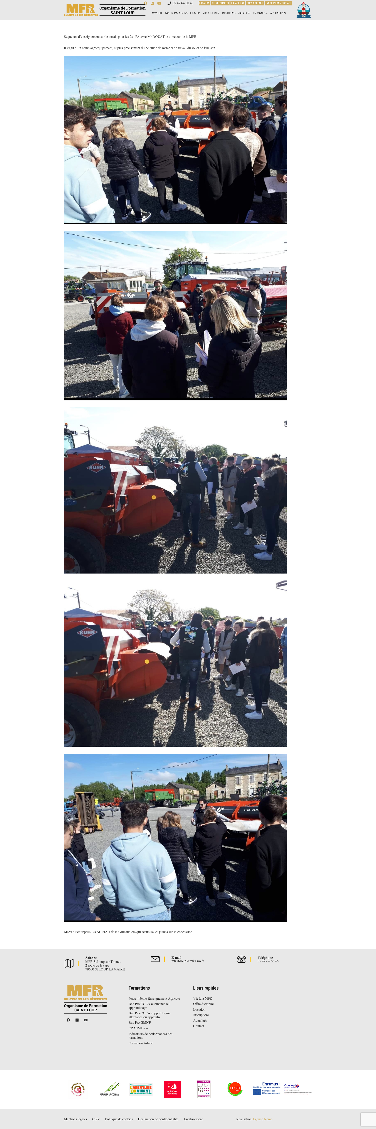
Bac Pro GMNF (140, 1022)
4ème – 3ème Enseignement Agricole (154, 998)
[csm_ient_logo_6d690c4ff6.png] (303, 10)
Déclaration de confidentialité (158, 1119)
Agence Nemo (262, 1119)
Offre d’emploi (203, 1003)
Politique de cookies (119, 1119)
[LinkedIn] (77, 1020)
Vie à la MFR (202, 998)
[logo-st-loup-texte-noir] (105, 10)
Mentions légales (75, 1119)
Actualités (200, 1020)
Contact (198, 1026)
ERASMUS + (138, 1028)
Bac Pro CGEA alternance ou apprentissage (149, 1005)
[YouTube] (85, 1020)
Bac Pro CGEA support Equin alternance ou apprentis (150, 1015)
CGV (96, 1119)
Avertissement (193, 1119)
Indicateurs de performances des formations (150, 1035)
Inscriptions (201, 1014)
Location (199, 1009)
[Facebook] (68, 1020)
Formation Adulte (141, 1043)
